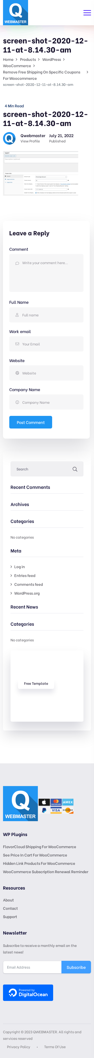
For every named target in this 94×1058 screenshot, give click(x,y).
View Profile (30, 140)
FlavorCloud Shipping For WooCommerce (39, 846)
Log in (19, 566)
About (8, 899)
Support (10, 916)
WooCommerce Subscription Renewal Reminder (45, 871)
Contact (10, 908)
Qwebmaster (33, 135)
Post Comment (31, 422)
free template (36, 683)
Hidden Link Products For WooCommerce (39, 863)
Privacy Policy (18, 1046)
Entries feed (24, 575)
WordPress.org (27, 593)
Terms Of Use (55, 1046)
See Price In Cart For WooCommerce (35, 855)
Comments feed (28, 584)
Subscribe (76, 967)
